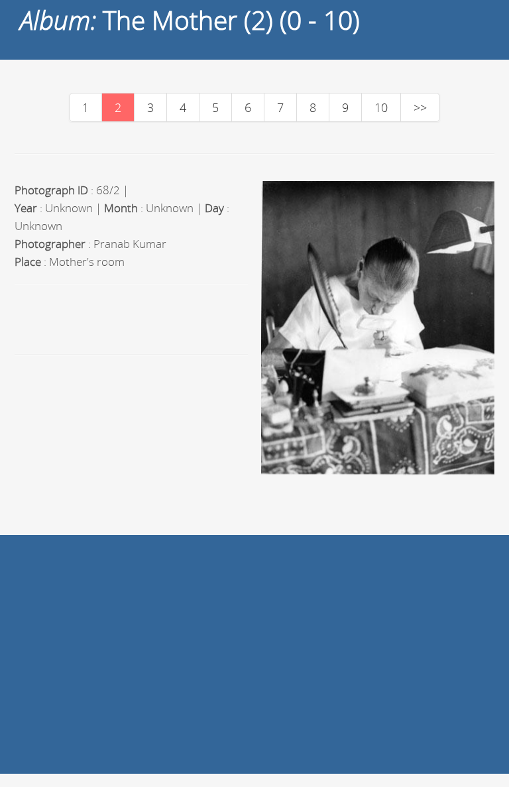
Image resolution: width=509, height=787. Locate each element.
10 (381, 107)
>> (420, 107)
